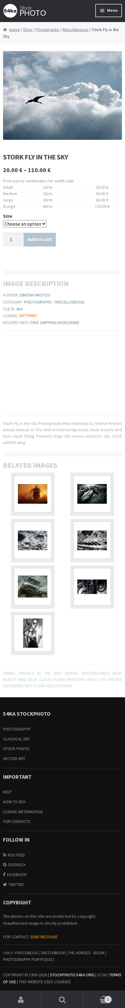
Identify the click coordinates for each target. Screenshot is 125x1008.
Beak (117, 673)
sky (28, 686)
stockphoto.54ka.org (72, 975)
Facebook (17, 874)
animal (9, 673)
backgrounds (96, 673)
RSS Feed (16, 855)
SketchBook (53, 952)
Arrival (72, 673)
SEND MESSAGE (44, 936)
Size (7, 216)
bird (23, 679)
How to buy (14, 801)
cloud (45, 679)
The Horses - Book (86, 952)
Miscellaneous (76, 29)
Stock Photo (16, 748)
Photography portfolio (27, 959)
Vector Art (14, 758)
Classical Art (16, 739)
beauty (10, 679)
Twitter (16, 884)
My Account (21, 1000)
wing (67, 686)
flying (59, 679)
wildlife (54, 686)
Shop (27, 29)
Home (14, 29)
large (92, 679)
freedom (75, 679)
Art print (28, 315)
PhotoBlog (26, 952)
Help (7, 792)
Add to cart (40, 239)
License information (23, 811)
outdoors (13, 686)
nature (115, 679)
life (103, 679)
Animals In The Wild (40, 673)
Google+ (17, 864)
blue (33, 679)
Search (62, 1000)
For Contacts (16, 821)
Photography (47, 29)
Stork (39, 686)
